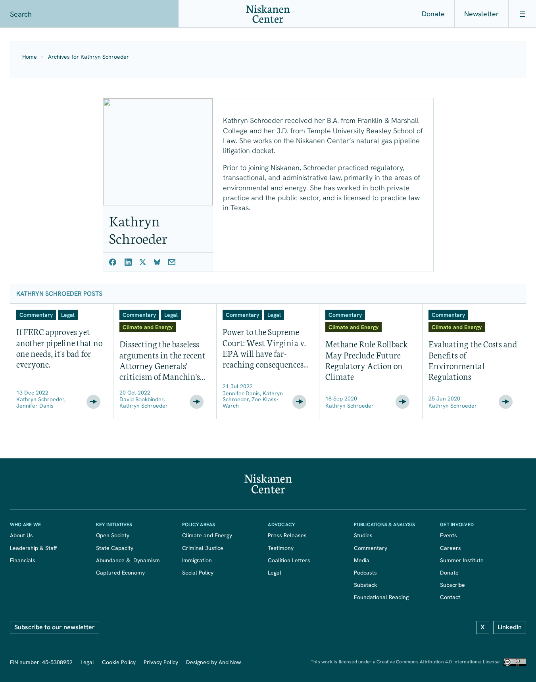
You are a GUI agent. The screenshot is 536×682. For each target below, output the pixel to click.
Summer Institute (462, 560)
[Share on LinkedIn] (128, 262)
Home (29, 57)
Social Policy (197, 572)
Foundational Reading (381, 597)
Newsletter (481, 13)
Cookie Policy (119, 662)
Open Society (112, 535)
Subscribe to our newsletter (54, 627)
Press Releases (287, 535)
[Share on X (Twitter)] (143, 262)
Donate (433, 13)
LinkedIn (510, 627)
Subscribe (452, 584)
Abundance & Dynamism (128, 560)
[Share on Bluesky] (157, 262)
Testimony (281, 548)
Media (361, 560)
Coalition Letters (289, 560)
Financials (22, 560)
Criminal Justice (202, 548)
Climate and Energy (207, 535)
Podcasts (365, 572)
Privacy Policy (161, 662)
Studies (363, 535)
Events (448, 535)
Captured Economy (120, 572)
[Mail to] (171, 262)
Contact (450, 597)
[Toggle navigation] (522, 14)
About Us (21, 535)
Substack (365, 584)
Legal (274, 572)
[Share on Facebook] (113, 262)
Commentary (370, 548)
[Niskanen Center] (268, 14)
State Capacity (114, 548)
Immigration (197, 560)
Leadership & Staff (33, 548)
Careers (450, 548)
